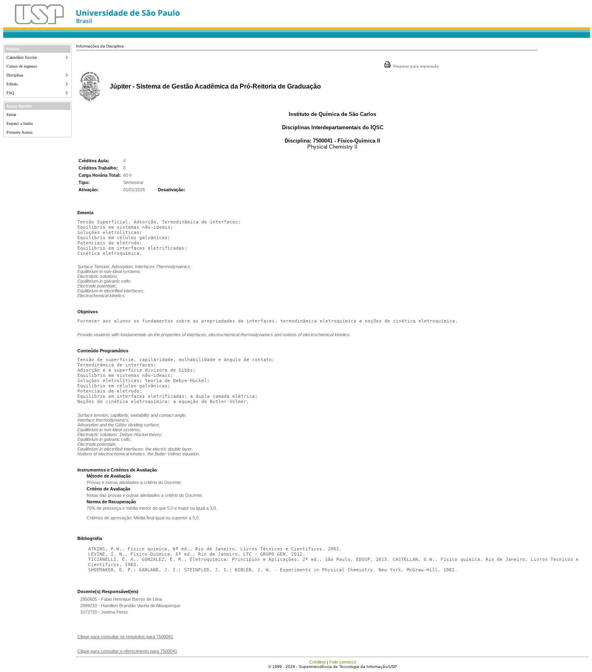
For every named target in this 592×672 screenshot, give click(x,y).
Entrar (11, 114)
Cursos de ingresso (21, 66)
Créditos (317, 662)
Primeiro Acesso (19, 132)
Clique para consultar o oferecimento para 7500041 (127, 651)
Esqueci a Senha (19, 123)
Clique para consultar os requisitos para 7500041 (125, 636)
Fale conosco (342, 662)
